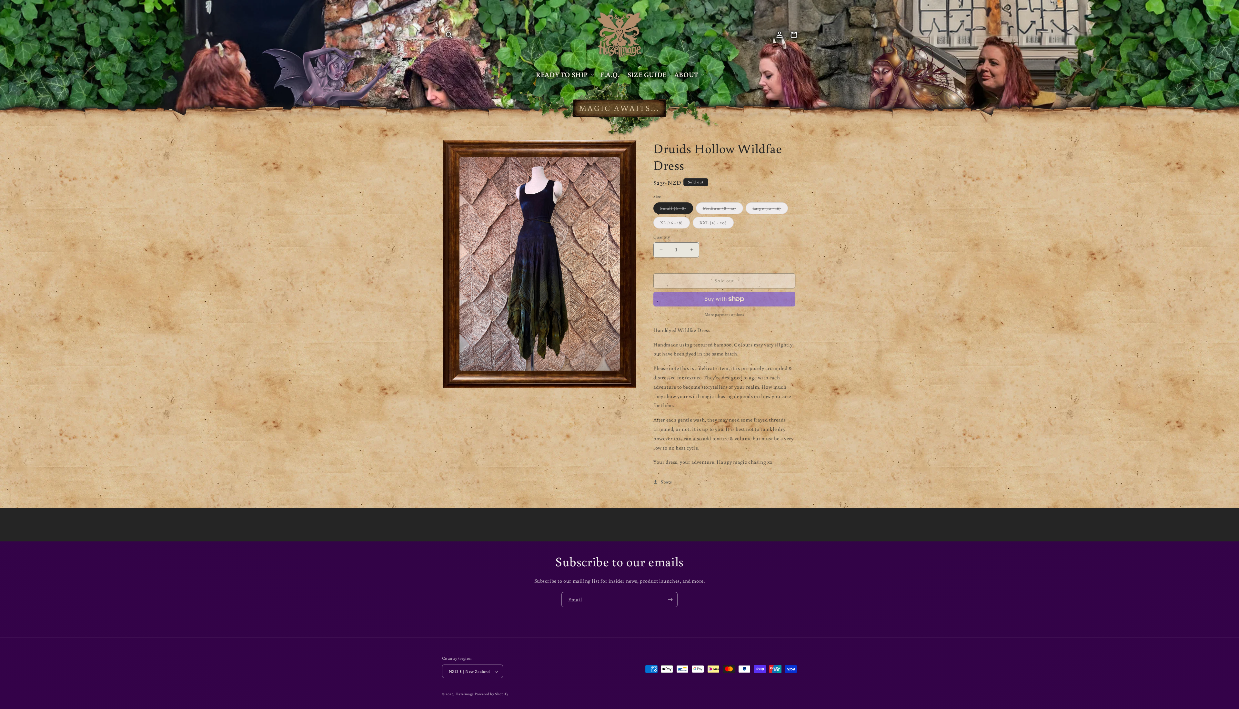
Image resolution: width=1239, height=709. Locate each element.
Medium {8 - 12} (723, 209)
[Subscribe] (670, 599)
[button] (449, 35)
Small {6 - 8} (676, 209)
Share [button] (666, 482)
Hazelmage (465, 694)
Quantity (661, 237)
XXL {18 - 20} (717, 223)
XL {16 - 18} (675, 223)
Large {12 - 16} (770, 209)
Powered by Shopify (492, 694)
